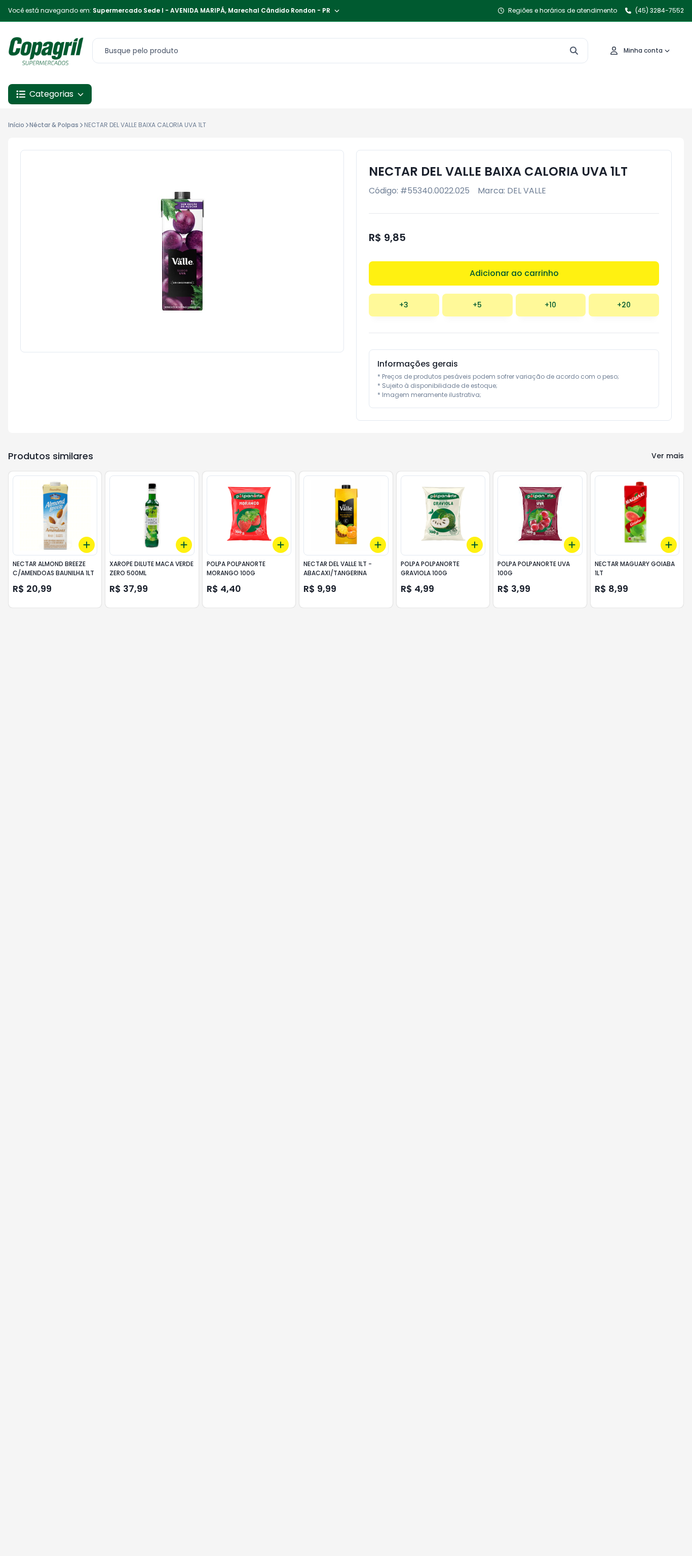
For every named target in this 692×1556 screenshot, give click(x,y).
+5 (477, 305)
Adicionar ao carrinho (514, 273)
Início (16, 125)
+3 (403, 305)
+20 (624, 305)
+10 (550, 305)
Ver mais (667, 456)
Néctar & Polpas (54, 125)
